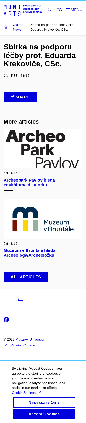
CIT (20, 299)
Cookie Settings (24, 392)
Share (22, 97)
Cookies (29, 345)
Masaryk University (30, 339)
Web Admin (12, 345)
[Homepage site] (23, 10)
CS (59, 10)
